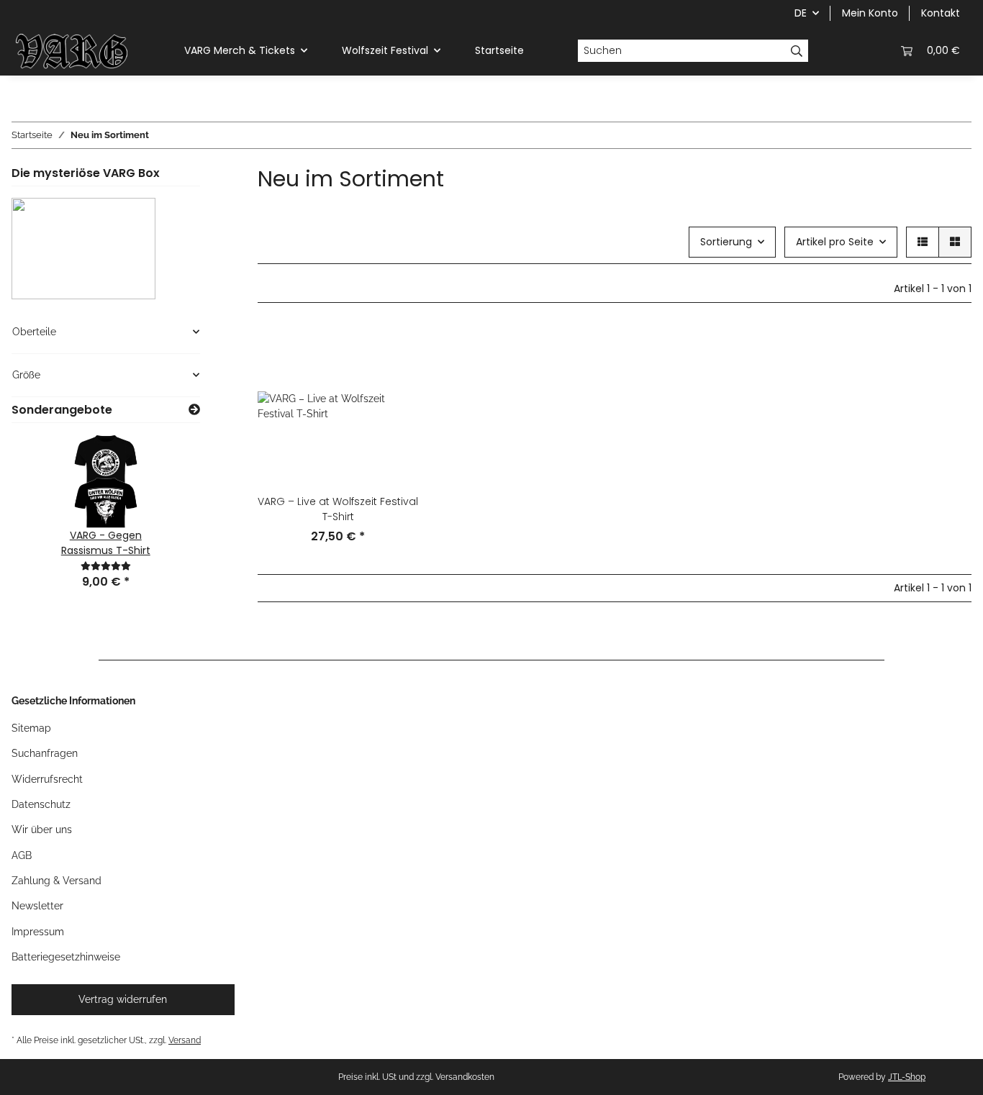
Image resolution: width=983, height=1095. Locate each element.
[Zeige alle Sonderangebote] (194, 410)
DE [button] (800, 13)
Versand (184, 1040)
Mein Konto (870, 13)
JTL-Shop (906, 1077)
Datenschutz (41, 804)
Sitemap (31, 728)
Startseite (499, 50)
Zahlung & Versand (56, 880)
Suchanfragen (45, 753)
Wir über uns (42, 829)
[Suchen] (797, 51)
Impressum (38, 931)
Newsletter (37, 906)
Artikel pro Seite (835, 242)
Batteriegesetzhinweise (66, 957)
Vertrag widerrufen (122, 999)
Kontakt (940, 13)
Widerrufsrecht (47, 779)
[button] (837, 51)
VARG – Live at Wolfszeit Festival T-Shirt (338, 509)
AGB (22, 855)
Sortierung (726, 242)
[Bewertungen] (106, 566)
